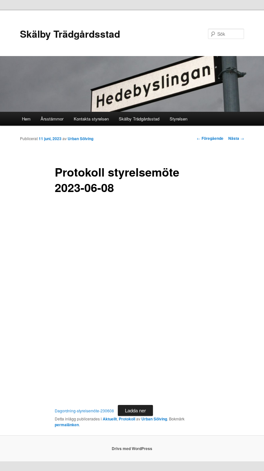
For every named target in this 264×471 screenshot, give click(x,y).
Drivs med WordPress (132, 448)
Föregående (210, 138)
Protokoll (127, 419)
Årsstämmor (52, 119)
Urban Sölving (80, 138)
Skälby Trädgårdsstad (70, 34)
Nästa (236, 138)
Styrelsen (178, 119)
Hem (26, 119)
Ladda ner (135, 410)
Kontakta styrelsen (91, 119)
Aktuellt (110, 419)
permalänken (67, 425)
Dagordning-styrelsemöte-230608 (84, 410)
